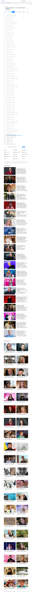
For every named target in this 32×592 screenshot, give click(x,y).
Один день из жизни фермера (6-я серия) (12, 131)
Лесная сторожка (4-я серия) (10, 100)
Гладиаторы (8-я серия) (9, 61)
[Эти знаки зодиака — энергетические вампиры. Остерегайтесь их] (10, 436)
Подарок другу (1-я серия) (10, 71)
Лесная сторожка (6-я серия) (10, 109)
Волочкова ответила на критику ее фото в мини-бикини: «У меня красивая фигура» (21, 170)
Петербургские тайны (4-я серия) (11, 56)
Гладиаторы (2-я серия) (9, 140)
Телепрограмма (6, 6)
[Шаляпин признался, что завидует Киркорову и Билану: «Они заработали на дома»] (10, 386)
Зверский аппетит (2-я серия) (10, 95)
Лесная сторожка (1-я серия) (10, 90)
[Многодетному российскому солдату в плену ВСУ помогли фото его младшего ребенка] (10, 361)
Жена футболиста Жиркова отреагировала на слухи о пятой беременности (21, 238)
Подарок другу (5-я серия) (10, 119)
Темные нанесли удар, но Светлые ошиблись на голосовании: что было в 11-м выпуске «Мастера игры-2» (21, 178)
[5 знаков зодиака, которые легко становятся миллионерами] (10, 535)
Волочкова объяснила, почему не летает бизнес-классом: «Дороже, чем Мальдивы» (21, 332)
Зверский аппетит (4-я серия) (10, 102)
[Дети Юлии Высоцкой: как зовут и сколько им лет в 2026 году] (22, 386)
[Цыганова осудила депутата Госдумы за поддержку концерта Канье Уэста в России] (22, 361)
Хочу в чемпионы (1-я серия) (10, 18)
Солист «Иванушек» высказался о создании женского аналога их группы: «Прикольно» (21, 315)
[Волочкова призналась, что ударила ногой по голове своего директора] (10, 423)
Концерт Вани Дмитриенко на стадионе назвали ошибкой (21, 212)
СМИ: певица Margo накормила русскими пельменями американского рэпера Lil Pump (21, 306)
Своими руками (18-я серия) (10, 66)
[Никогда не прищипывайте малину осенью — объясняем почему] (22, 535)
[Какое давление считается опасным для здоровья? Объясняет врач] (10, 486)
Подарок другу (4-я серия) (10, 73)
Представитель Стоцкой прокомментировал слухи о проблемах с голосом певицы (22, 272)
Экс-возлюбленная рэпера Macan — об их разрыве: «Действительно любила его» (21, 323)
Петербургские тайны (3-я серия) (11, 54)
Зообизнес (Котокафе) (9, 37)
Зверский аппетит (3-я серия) (10, 97)
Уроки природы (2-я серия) (10, 42)
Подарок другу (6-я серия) (10, 80)
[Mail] (2, 1)
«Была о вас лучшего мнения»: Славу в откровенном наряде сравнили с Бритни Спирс (21, 281)
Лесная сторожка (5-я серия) (10, 107)
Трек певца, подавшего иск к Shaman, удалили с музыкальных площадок (21, 264)
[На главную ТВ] (3, 1)
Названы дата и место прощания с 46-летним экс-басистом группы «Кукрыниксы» (21, 229)
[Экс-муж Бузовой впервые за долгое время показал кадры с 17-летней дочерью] (22, 560)
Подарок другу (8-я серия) (10, 83)
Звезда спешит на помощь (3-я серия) (11, 23)
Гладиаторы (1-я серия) (9, 49)
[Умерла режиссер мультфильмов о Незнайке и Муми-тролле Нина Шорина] (22, 461)
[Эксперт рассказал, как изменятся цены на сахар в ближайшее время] (22, 448)
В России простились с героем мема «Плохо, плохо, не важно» (21, 289)
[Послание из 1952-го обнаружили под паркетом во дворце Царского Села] (10, 523)
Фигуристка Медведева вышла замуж (20, 246)
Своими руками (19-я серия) (10, 88)
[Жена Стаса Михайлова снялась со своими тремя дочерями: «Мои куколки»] (22, 498)
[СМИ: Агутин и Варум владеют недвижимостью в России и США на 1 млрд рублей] (10, 511)
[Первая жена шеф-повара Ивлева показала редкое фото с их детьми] (22, 374)
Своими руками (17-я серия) (10, 44)
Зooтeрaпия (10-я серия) (9, 20)
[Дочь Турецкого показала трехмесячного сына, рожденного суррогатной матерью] (10, 573)
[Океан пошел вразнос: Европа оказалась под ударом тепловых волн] (10, 498)
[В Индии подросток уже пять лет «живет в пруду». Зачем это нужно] (22, 573)
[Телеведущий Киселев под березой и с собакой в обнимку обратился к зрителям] (10, 374)
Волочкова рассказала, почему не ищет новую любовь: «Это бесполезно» (21, 221)
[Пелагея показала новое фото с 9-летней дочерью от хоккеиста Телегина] (22, 411)
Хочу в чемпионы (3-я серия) (10, 32)
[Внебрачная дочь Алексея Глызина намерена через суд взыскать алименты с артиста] (10, 548)
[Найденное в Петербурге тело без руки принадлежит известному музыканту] (22, 473)
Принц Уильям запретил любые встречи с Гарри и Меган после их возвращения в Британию (21, 195)
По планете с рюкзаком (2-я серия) (11, 15)
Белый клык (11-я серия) (9, 25)
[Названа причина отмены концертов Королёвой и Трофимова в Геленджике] (10, 399)
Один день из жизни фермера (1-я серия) (12, 68)
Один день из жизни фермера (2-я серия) (12, 114)
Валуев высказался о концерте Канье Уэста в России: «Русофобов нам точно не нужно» (21, 255)
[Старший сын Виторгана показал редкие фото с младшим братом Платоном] (10, 585)
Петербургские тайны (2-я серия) (11, 47)
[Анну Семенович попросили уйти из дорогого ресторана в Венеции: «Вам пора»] (10, 411)
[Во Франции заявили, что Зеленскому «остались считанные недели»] (10, 448)
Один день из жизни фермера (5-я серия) (12, 85)
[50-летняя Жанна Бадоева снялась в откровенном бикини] (22, 548)
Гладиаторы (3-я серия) (9, 142)
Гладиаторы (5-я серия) (9, 59)
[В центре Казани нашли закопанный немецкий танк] (10, 473)
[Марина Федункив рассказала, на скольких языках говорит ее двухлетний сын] (22, 436)
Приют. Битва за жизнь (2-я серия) (11, 27)
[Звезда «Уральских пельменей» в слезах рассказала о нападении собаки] (22, 523)
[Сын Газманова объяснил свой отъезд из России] (22, 349)
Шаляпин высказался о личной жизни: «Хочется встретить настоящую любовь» (21, 187)
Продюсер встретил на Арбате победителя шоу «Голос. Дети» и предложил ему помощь (21, 204)
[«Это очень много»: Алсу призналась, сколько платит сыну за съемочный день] (10, 560)
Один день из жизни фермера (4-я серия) (12, 78)
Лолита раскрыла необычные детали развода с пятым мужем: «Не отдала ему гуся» (22, 298)
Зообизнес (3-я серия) (9, 30)
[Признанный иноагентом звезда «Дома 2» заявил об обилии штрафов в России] (22, 585)
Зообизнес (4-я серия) (9, 35)
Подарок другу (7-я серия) (10, 126)
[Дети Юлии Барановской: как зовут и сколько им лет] (22, 486)
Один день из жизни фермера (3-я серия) (12, 76)
